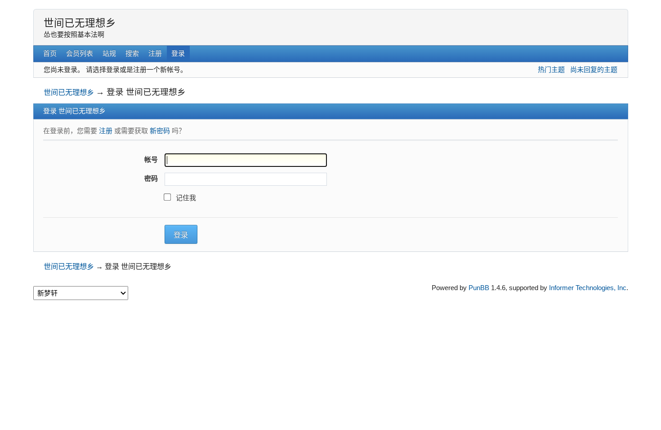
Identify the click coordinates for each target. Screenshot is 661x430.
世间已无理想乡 (80, 23)
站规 (109, 53)
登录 (178, 53)
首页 (50, 53)
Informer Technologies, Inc (587, 287)
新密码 (160, 130)
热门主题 (551, 69)
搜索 (132, 53)
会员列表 (79, 53)
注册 (155, 53)
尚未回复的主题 (593, 69)
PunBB (479, 287)
